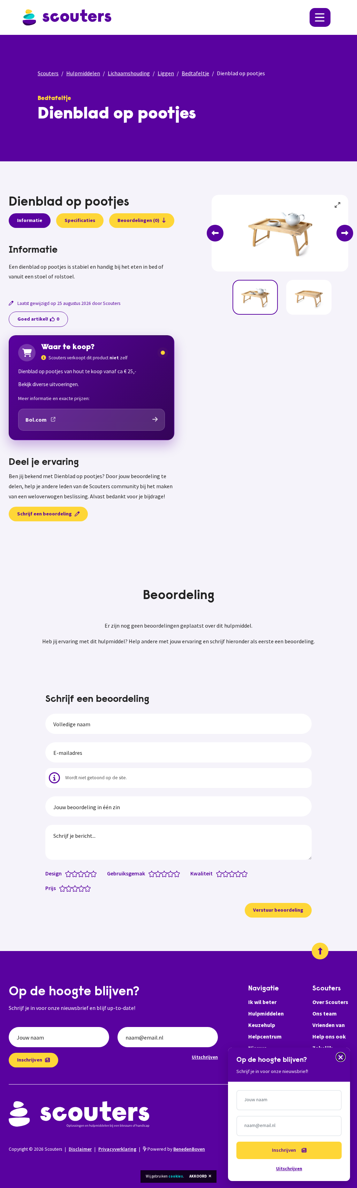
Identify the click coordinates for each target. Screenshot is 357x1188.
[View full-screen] (338, 205)
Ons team (324, 1013)
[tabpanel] (91, 263)
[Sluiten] (340, 1057)
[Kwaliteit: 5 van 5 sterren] (246, 873)
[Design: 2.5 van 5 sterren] (79, 873)
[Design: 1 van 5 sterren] (69, 873)
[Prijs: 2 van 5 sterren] (70, 888)
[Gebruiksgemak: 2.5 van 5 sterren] (162, 873)
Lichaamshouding (129, 73)
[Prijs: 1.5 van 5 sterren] (67, 888)
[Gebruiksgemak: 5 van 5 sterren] (178, 873)
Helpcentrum (265, 1036)
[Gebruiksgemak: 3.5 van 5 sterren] (168, 873)
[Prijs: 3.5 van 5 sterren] (79, 888)
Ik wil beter (262, 1001)
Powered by (175, 1149)
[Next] (344, 233)
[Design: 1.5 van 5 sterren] (73, 873)
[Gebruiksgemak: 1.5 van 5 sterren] (156, 873)
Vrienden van (328, 1024)
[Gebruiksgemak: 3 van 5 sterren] (165, 873)
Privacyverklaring (117, 1149)
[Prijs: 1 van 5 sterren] (64, 888)
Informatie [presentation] (29, 220)
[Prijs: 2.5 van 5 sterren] (73, 888)
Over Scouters (330, 1001)
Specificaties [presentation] (79, 220)
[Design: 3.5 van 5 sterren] (85, 873)
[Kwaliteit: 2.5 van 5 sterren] (230, 873)
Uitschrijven (205, 1057)
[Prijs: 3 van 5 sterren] (76, 888)
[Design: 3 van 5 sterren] (82, 873)
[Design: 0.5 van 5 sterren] (66, 873)
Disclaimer (80, 1149)
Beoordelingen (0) (138, 220)
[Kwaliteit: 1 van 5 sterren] (220, 873)
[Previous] (215, 233)
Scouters (48, 73)
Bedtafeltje (195, 73)
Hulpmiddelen (83, 73)
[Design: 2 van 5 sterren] (76, 873)
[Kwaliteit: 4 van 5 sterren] (239, 873)
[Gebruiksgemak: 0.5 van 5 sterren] (150, 873)
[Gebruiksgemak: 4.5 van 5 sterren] (175, 873)
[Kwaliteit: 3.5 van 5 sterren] (236, 873)
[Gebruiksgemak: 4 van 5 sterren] (172, 873)
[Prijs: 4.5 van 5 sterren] (86, 888)
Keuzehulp (261, 1024)
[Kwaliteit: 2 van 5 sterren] (227, 873)
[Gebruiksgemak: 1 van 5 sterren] (153, 873)
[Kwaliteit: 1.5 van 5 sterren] (224, 873)
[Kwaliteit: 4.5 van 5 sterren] (242, 873)
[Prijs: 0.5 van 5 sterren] (60, 888)
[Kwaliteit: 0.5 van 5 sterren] (217, 873)
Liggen (166, 73)
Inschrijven (29, 1060)
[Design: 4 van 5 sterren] (88, 873)
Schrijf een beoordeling (44, 514)
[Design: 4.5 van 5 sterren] (91, 873)
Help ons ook (329, 1036)
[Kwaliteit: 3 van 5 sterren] (233, 873)
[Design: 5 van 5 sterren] (95, 873)
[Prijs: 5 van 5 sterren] (89, 888)
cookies (175, 1176)
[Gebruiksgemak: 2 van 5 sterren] (159, 873)
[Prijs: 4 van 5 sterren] (82, 888)
